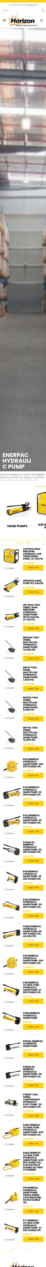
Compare (9, 568)
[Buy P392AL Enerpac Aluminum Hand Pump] (11, 1046)
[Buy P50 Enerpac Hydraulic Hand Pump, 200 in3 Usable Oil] (11, 766)
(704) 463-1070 (31, 5)
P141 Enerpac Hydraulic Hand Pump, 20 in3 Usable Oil (32, 791)
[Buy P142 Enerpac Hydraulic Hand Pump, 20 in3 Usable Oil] (11, 822)
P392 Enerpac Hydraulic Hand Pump (31, 1015)
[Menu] (4, 20)
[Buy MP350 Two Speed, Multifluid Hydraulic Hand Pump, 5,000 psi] (11, 706)
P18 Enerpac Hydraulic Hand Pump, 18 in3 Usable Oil (32, 875)
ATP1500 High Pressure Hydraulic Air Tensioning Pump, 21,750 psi (33, 553)
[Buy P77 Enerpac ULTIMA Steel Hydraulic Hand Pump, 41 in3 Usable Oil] (11, 1228)
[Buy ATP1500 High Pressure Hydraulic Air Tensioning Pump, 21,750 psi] (11, 557)
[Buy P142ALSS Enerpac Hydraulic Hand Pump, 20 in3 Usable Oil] (11, 850)
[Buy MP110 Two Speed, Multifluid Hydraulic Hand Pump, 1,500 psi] (11, 677)
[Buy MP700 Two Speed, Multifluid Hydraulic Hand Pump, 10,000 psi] (11, 737)
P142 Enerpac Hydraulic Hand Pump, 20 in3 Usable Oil (32, 819)
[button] (41, 20)
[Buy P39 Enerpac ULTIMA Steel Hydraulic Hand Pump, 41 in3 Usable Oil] (11, 990)
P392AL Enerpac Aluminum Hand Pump (33, 1043)
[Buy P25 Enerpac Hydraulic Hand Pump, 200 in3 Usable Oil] (11, 962)
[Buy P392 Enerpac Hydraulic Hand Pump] (11, 1018)
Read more (41, 486)
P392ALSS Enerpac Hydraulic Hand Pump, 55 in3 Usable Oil (32, 1071)
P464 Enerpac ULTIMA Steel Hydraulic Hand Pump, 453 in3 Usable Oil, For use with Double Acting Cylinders (33, 1161)
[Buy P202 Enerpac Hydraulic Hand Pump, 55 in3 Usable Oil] (11, 906)
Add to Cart (33, 567)
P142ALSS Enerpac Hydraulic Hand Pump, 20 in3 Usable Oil (32, 847)
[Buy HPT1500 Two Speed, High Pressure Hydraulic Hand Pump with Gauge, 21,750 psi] (11, 615)
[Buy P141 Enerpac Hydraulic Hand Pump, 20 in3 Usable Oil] (11, 794)
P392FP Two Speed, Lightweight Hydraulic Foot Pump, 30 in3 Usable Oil (32, 1100)
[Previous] (20, 535)
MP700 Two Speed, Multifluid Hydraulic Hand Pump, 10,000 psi (30, 734)
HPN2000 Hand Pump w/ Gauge (33, 582)
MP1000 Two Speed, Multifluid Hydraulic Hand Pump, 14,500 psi (31, 643)
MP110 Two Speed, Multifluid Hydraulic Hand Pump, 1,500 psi (30, 673)
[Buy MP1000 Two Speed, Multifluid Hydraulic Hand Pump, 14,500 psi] (11, 646)
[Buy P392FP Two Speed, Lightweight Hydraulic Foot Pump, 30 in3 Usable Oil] (11, 1104)
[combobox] (21, 10)
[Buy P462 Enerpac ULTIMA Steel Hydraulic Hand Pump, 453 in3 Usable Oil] (11, 1133)
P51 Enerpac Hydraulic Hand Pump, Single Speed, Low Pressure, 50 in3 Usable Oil (32, 1195)
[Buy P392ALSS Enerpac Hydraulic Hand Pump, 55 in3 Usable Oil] (11, 1074)
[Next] (26, 535)
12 (26, 1249)
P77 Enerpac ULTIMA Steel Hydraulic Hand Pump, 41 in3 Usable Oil (32, 1225)
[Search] (43, 10)
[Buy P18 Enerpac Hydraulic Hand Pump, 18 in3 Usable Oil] (11, 878)
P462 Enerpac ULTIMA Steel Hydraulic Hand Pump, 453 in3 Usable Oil (33, 1129)
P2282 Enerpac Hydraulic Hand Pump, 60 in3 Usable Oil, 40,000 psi (32, 931)
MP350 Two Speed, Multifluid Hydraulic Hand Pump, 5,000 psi (30, 703)
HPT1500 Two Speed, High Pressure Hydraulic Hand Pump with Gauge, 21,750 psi (31, 612)
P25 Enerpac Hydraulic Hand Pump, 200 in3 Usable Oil (33, 959)
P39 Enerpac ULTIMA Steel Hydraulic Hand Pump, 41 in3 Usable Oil (32, 987)
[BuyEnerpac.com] (22, 20)
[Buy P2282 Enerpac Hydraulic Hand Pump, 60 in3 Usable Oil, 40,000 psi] (11, 934)
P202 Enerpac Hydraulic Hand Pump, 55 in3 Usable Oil (32, 903)
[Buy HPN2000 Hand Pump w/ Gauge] (11, 585)
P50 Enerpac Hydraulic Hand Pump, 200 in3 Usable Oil (33, 763)
